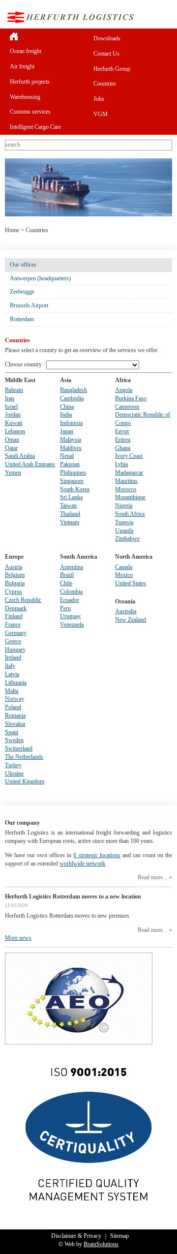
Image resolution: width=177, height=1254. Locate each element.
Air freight (22, 66)
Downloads (106, 38)
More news (18, 937)
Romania (15, 715)
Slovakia (15, 723)
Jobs (98, 98)
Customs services (30, 111)
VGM (100, 114)
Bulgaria (15, 583)
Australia (125, 611)
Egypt (122, 431)
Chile (66, 583)
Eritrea (122, 439)
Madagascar (129, 472)
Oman (12, 439)
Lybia (121, 464)
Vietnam (69, 522)
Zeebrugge (22, 291)
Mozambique (130, 497)
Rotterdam (22, 319)
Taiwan (68, 505)
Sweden (14, 740)
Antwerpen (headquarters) (40, 278)
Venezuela (72, 624)
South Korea (74, 489)
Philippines (73, 472)
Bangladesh (73, 390)
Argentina (71, 567)
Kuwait (13, 422)
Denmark (16, 608)
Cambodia (72, 398)
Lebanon (15, 431)
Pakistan (70, 464)
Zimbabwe (127, 538)
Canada (123, 567)
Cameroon (127, 406)
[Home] (46, 36)
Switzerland (18, 748)
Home (12, 230)
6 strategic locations (96, 855)
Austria (13, 567)
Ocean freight (25, 51)
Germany (16, 632)
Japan (66, 431)
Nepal (67, 455)
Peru (65, 608)
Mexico (124, 574)
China (67, 406)
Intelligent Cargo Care (35, 126)
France (13, 624)
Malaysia (70, 439)
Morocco (125, 489)
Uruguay (70, 616)
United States (130, 583)
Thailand (70, 513)
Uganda (124, 530)
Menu (164, 17)
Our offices (23, 264)
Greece (13, 641)
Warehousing (25, 96)
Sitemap (119, 1235)
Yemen (13, 472)
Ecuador (69, 600)
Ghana (122, 448)
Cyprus (13, 591)
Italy (10, 665)
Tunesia (124, 522)
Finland (14, 616)
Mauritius (126, 481)
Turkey (13, 765)
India (66, 414)
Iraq (9, 398)
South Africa (130, 513)
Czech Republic (23, 600)
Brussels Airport (29, 305)
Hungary (15, 649)
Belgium (15, 574)
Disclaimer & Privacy (76, 1235)
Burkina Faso (131, 398)
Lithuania (16, 682)
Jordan (13, 414)
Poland (13, 707)
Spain (11, 732)
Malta (11, 690)
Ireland (13, 657)
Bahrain (14, 390)
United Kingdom (24, 781)
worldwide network (82, 863)
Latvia (12, 674)
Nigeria (123, 505)
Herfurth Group (111, 68)
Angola (123, 390)
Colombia (71, 591)
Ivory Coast (129, 455)
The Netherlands (24, 756)
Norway (14, 698)
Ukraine (14, 773)
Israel (11, 406)
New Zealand (130, 619)
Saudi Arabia (20, 455)
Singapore (72, 481)
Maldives (71, 448)
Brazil (67, 574)
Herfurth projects (30, 81)
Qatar (11, 448)
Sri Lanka (71, 497)
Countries (104, 83)
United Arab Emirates (30, 464)
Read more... (152, 877)
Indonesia (71, 422)
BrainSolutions (101, 1244)
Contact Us (106, 53)
